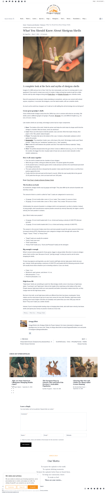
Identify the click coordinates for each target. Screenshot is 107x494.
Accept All (32, 487)
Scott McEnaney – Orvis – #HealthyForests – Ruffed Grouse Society (71, 341)
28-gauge (58, 115)
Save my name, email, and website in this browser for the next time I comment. (43, 439)
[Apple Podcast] (18, 1)
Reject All (22, 487)
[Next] (95, 375)
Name (23, 435)
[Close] (38, 475)
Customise (11, 487)
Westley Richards (63, 94)
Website (69, 435)
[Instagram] (3, 1)
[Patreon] (9, 1)
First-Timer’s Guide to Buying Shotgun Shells (40, 180)
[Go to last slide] (12, 375)
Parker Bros (51, 94)
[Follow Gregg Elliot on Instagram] (30, 333)
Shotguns (39, 27)
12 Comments (44, 34)
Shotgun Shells (41, 313)
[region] (21, 482)
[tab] (13, 384)
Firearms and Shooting (29, 27)
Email (46, 435)
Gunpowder (29, 140)
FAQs (94, 1)
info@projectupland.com (13, 492)
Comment (24, 414)
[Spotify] (21, 1)
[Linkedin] (25, 1)
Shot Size (32, 313)
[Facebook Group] (15, 1)
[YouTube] (6, 1)
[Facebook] (12, 1)
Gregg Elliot (27, 34)
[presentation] (23, 367)
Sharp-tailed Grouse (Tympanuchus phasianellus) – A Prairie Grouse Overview (36, 341)
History (26, 313)
